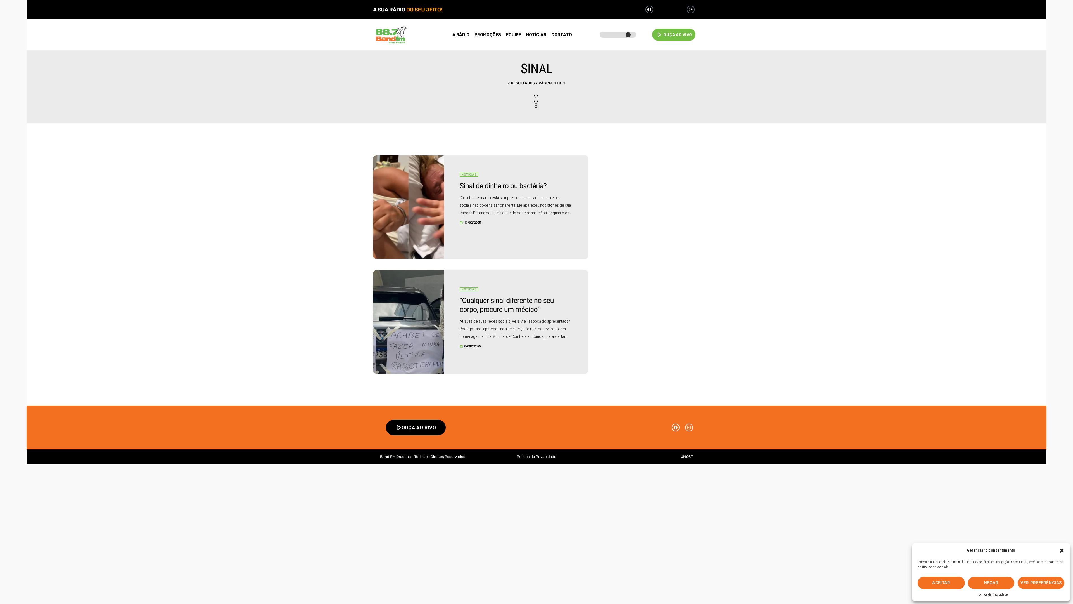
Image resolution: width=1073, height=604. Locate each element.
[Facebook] (649, 9)
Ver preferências (1041, 582)
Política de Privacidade (992, 594)
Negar (991, 582)
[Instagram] (691, 9)
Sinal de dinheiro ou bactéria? (503, 186)
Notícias (469, 174)
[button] (1062, 550)
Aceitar (941, 582)
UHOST (686, 456)
